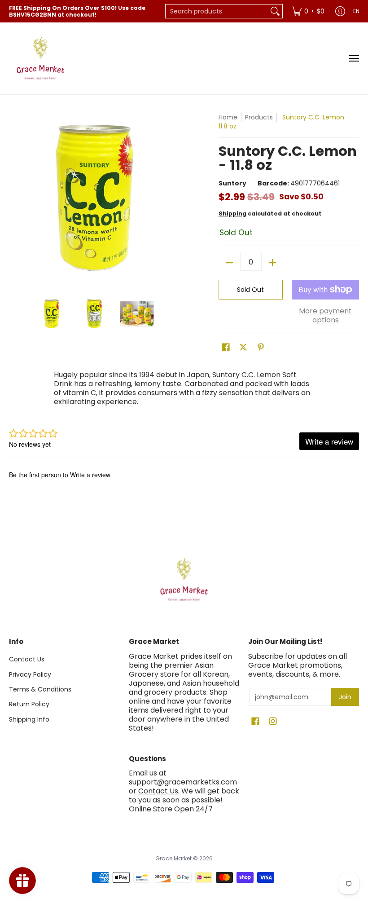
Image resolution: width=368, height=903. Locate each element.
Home (228, 117)
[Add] (272, 262)
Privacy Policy (30, 674)
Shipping (232, 213)
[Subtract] (229, 262)
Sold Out (250, 289)
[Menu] (353, 58)
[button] (225, 347)
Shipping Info (29, 719)
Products (259, 117)
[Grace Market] (40, 58)
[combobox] (217, 11)
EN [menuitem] (356, 11)
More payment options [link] (325, 316)
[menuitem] (308, 11)
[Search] (275, 11)
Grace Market (173, 858)
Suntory (232, 183)
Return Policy (29, 704)
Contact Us (26, 659)
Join (345, 696)
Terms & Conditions (40, 689)
